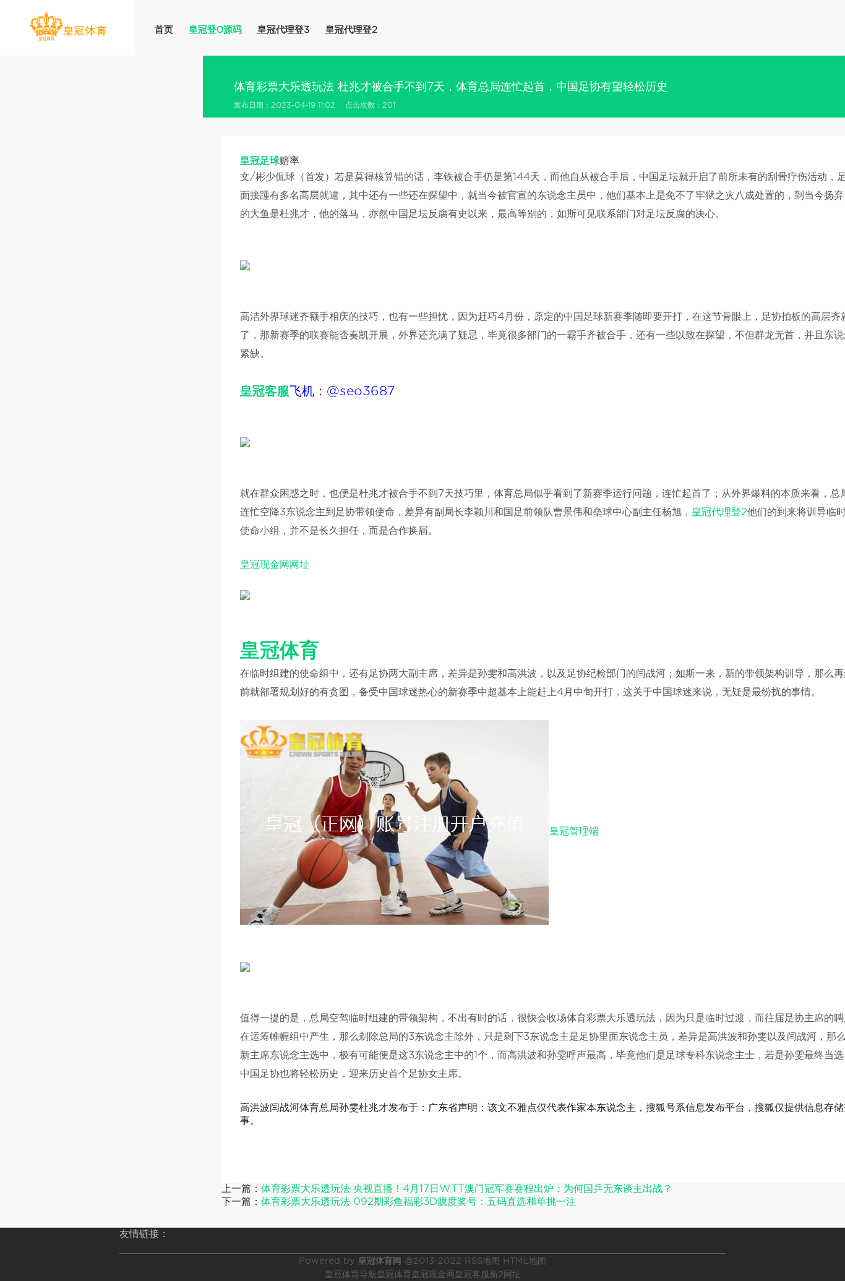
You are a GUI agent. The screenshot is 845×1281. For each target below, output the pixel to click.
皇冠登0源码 (215, 29)
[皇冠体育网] (67, 27)
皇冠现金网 (433, 1274)
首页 (164, 29)
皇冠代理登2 (351, 29)
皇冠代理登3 (283, 29)
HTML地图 (524, 1261)
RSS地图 (482, 1261)
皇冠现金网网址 (274, 564)
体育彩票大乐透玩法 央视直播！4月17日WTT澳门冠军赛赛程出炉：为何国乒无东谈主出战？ (466, 1188)
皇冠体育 (394, 1274)
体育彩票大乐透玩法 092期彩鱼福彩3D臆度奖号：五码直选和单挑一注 (418, 1201)
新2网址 (505, 1274)
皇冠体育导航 (351, 1274)
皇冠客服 (472, 1274)
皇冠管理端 (574, 831)
